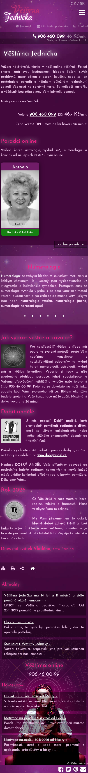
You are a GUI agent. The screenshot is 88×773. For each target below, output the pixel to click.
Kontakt (82, 26)
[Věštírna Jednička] (32, 569)
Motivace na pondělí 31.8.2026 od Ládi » (35, 718)
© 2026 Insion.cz (77, 763)
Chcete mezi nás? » (19, 622)
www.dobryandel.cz (51, 455)
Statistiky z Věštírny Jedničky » (27, 644)
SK (82, 4)
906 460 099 (43, 114)
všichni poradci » (71, 244)
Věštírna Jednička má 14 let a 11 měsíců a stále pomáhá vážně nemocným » (44, 598)
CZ (73, 4)
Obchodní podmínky (53, 26)
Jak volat (25, 26)
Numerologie (11, 276)
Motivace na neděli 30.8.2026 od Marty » (35, 740)
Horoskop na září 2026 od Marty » (31, 696)
